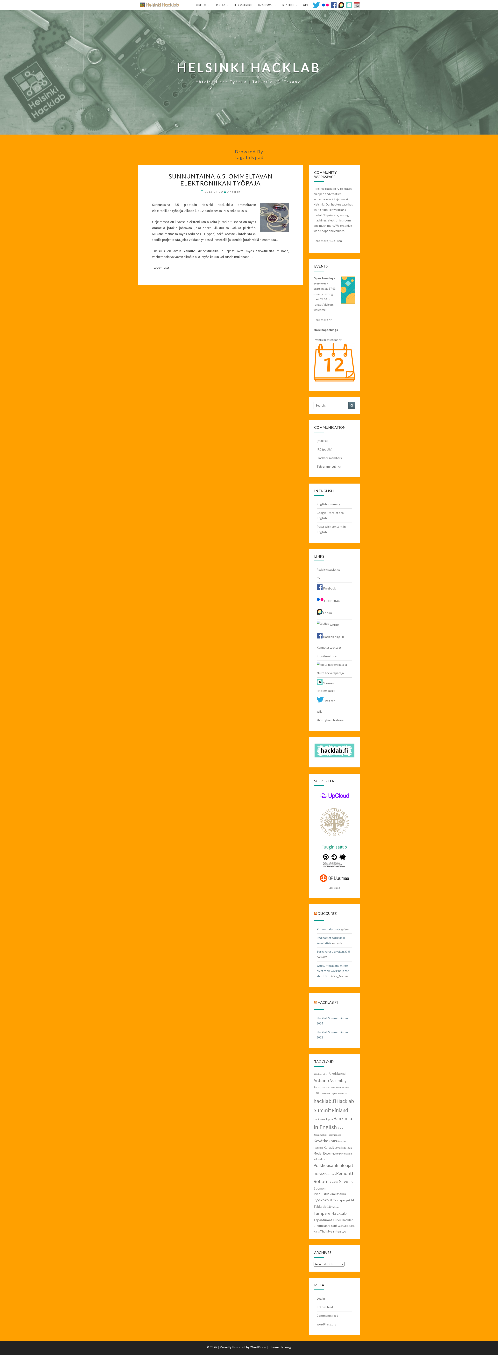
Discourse (327, 913)
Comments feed (327, 1315)
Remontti (345, 1173)
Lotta (338, 1147)
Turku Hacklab (343, 1220)
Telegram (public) (329, 466)
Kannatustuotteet (329, 647)
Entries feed (325, 1307)
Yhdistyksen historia (330, 720)
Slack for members (329, 458)
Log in (321, 1298)
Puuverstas (330, 1174)
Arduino (321, 1080)
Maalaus (346, 1147)
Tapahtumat (265, 5)
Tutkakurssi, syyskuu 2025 (334, 951)
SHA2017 (334, 1182)
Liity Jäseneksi (243, 5)
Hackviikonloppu (323, 1119)
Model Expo (322, 1153)
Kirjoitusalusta (327, 656)
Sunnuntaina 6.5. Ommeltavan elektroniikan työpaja (221, 180)
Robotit (321, 1181)
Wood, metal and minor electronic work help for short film (333, 971)
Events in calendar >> (328, 340)
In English (288, 5)
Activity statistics (328, 569)
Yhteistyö (339, 1231)
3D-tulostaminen (321, 1074)
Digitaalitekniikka (339, 1093)
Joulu (341, 1128)
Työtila (220, 5)
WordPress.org (326, 1324)
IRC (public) (324, 449)
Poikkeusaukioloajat (333, 1165)
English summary (328, 504)
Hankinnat (343, 1118)
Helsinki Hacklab (158, 4)
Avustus (319, 1087)
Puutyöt (319, 1174)
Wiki (319, 711)
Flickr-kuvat (332, 601)
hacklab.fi (327, 1002)
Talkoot (335, 1206)
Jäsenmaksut (320, 1134)
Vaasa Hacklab (346, 1226)
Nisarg (286, 1347)
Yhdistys (201, 5)
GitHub (334, 625)
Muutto (335, 1153)
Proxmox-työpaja (328, 929)
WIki (305, 5)
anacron (233, 191)
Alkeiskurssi (337, 1074)
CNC (317, 1093)
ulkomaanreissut (325, 1226)
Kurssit (329, 1147)
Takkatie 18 (322, 1206)
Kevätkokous (325, 1140)
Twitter (329, 701)
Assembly (338, 1080)
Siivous (346, 1181)
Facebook (329, 588)
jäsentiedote (334, 1134)
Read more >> (323, 320)
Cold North (325, 1093)
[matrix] (322, 441)
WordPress (258, 1347)
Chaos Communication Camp (336, 1087)
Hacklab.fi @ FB (333, 637)
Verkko (317, 1232)
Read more (321, 241)
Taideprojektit (343, 1200)
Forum (327, 613)
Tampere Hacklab (330, 1213)
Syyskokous (323, 1200)
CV (318, 578)
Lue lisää (336, 241)
